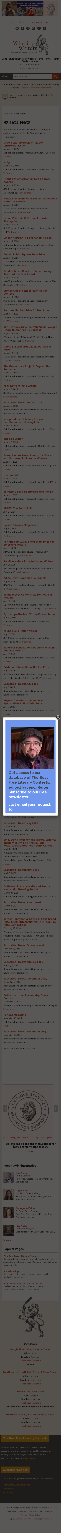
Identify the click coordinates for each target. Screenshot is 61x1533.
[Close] (58, 717)
